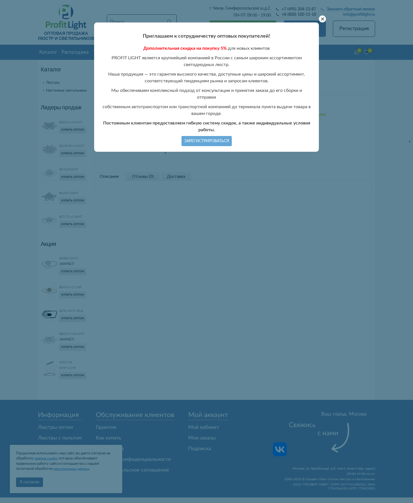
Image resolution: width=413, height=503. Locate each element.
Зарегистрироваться (206, 141)
